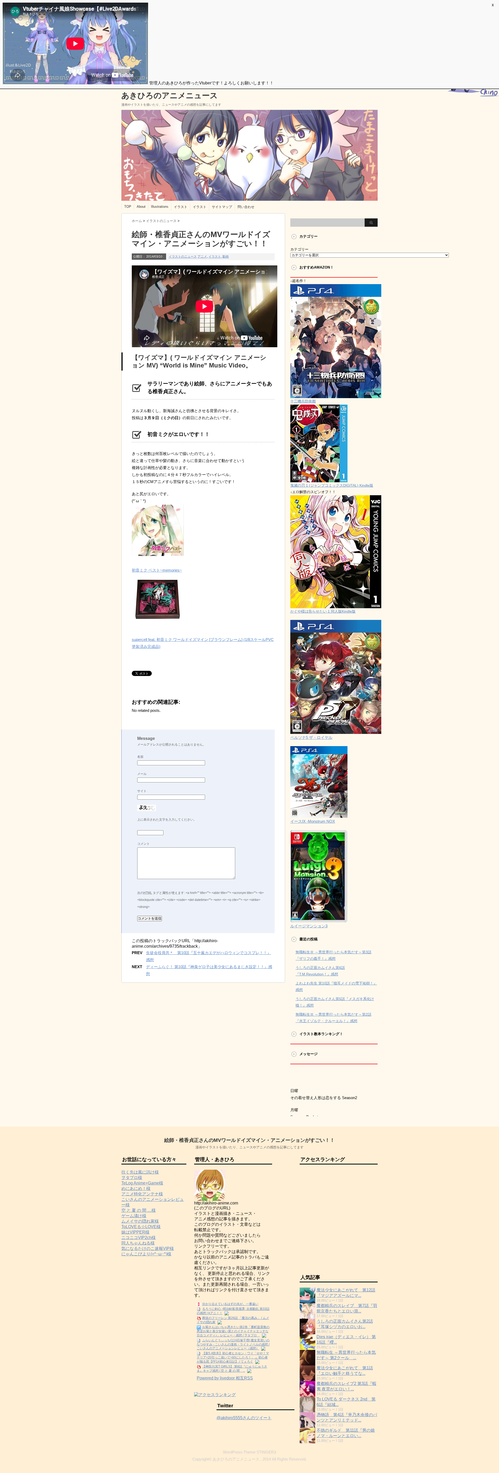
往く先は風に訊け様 (140, 1172)
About (141, 207)
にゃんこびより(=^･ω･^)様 (146, 1254)
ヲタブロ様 (131, 1177)
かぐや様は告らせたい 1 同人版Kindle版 (323, 611)
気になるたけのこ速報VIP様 (147, 1248)
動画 (225, 256)
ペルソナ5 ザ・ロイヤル (311, 737)
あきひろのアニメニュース (169, 95)
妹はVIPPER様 (135, 1232)
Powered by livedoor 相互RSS (225, 1378)
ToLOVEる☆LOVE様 (141, 1226)
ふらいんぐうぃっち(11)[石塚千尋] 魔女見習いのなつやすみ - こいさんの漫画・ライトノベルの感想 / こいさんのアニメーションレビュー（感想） (233, 1344)
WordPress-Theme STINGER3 (249, 1452)
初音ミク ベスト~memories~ (157, 570)
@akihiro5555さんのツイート (244, 1418)
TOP (127, 207)
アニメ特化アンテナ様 (142, 1194)
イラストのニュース (183, 256)
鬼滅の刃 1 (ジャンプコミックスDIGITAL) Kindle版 (331, 485)
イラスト (180, 207)
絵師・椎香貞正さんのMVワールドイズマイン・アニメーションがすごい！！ (249, 1140)
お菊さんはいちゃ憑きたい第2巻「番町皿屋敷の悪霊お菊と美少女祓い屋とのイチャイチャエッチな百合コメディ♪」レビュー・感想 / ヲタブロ (233, 1331)
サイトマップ (222, 207)
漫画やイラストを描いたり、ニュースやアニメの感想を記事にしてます (249, 1147)
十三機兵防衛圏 (303, 401)
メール (142, 774)
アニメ (202, 256)
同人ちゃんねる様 (138, 1243)
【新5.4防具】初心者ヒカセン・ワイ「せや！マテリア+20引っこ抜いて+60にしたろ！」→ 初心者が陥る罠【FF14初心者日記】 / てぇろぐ (233, 1357)
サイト (142, 791)
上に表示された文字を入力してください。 (166, 819)
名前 (140, 757)
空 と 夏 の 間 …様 (138, 1210)
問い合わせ (246, 207)
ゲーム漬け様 (133, 1216)
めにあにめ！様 (135, 1188)
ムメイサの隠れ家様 (140, 1221)
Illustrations (159, 207)
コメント (143, 844)
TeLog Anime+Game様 (142, 1183)
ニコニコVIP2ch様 (138, 1237)
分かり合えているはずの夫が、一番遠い (230, 1304)
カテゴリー (299, 249)
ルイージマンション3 (308, 926)
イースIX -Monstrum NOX (312, 821)
